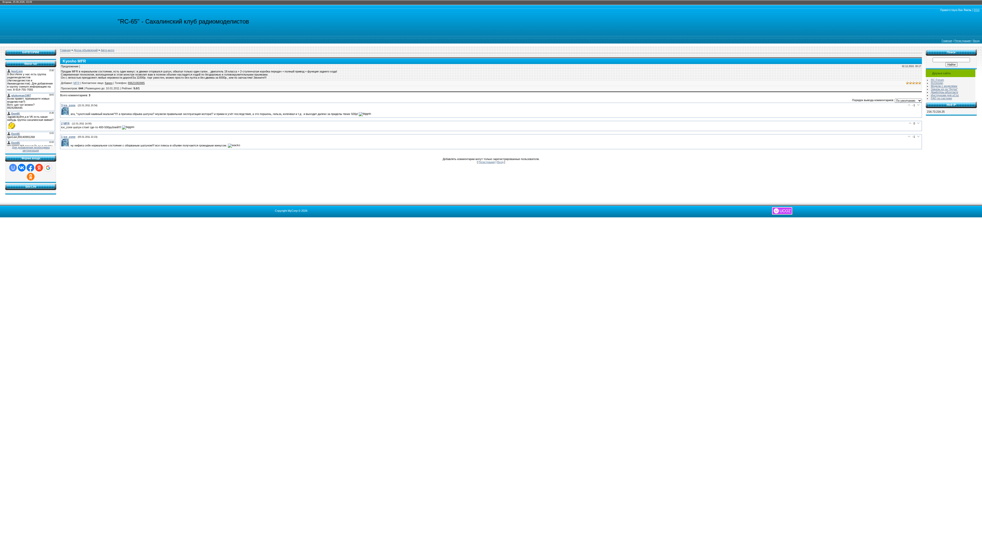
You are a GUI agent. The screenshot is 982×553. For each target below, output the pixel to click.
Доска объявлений (86, 50)
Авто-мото (107, 50)
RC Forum (937, 79)
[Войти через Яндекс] (39, 168)
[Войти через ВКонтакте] (22, 168)
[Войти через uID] (13, 168)
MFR (76, 82)
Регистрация (962, 40)
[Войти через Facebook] (30, 168)
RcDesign (937, 82)
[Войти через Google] (48, 168)
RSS (976, 10)
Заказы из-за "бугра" (944, 89)
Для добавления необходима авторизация (31, 149)
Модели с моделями (944, 86)
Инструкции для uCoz (945, 95)
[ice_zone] (66, 113)
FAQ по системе (941, 98)
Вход (976, 40)
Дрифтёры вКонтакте (944, 92)
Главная (947, 40)
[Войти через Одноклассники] (31, 176)
